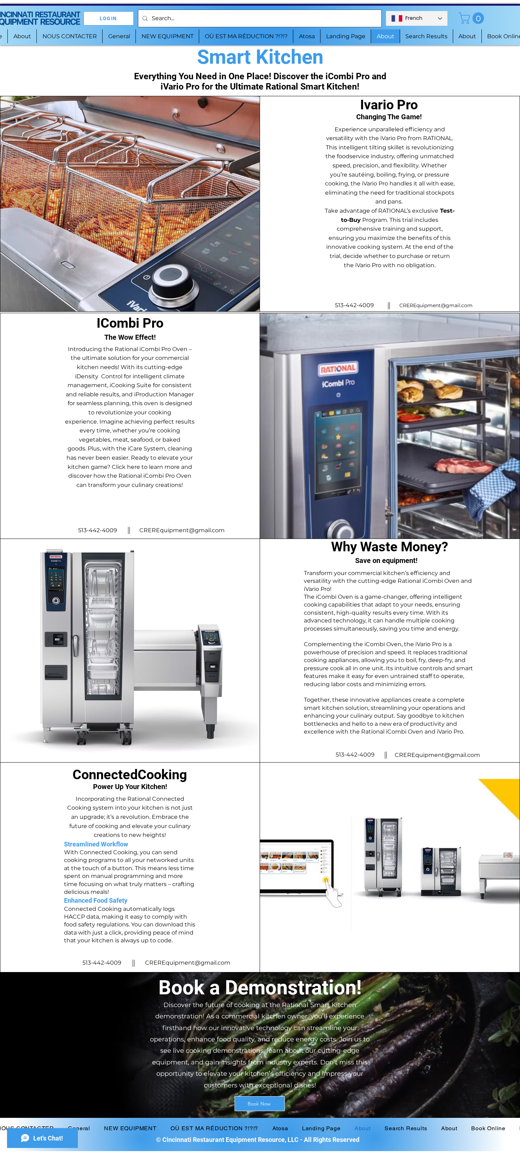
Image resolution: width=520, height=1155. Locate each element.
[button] (472, 18)
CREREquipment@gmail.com (436, 305)
